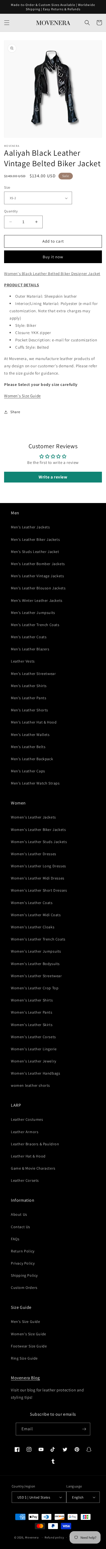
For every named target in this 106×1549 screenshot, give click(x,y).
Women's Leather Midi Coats (36, 914)
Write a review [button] (53, 477)
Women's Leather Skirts (31, 1024)
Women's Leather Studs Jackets (39, 841)
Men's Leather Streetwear (33, 673)
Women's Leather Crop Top (34, 988)
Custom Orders (24, 1287)
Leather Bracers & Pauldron (35, 1144)
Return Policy (23, 1251)
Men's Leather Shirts (29, 685)
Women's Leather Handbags (35, 1073)
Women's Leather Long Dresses (38, 866)
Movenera (32, 1537)
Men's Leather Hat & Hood (34, 722)
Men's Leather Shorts (29, 710)
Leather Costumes (27, 1119)
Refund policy (54, 1537)
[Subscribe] (84, 1429)
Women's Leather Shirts (32, 1000)
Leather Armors (24, 1131)
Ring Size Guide (24, 1358)
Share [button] (15, 411)
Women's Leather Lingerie (34, 1049)
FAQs (15, 1239)
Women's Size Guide (22, 395)
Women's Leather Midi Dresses (37, 878)
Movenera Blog (25, 1378)
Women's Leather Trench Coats (38, 939)
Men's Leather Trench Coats (35, 624)
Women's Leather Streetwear (36, 975)
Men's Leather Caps (28, 771)
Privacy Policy (23, 1263)
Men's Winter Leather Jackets (37, 600)
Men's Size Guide (25, 1321)
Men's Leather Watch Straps (35, 783)
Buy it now (53, 256)
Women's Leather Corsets (33, 1036)
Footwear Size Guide (29, 1346)
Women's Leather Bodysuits (35, 963)
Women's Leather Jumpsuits (36, 951)
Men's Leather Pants (28, 697)
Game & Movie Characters (33, 1168)
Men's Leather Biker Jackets (35, 539)
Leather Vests (23, 661)
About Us (19, 1214)
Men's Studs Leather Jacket (35, 551)
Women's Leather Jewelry (33, 1061)
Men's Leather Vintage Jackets (37, 575)
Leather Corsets (25, 1180)
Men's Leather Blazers (30, 649)
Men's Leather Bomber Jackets (38, 563)
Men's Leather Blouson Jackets (38, 588)
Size (7, 187)
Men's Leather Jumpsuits (33, 612)
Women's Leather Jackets (33, 817)
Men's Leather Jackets (30, 527)
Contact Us (20, 1226)
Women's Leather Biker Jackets (38, 829)
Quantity (11, 211)
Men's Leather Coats (28, 636)
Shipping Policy (24, 1275)
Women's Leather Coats (32, 902)
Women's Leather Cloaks (32, 927)
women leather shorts (30, 1085)
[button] (7, 23)
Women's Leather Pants (31, 1012)
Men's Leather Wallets (30, 734)
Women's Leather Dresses (33, 853)
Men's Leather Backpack (32, 758)
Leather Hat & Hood (28, 1156)
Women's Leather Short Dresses (39, 890)
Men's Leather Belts (28, 746)
